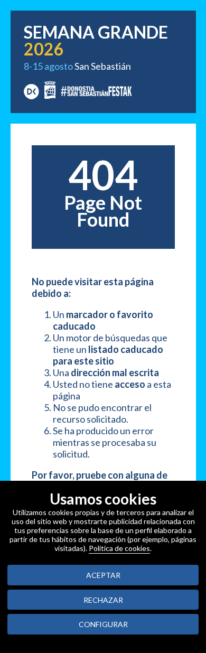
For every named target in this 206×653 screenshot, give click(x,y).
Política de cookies (119, 548)
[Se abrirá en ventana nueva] (31, 90)
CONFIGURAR (103, 624)
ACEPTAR (103, 575)
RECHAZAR (103, 599)
